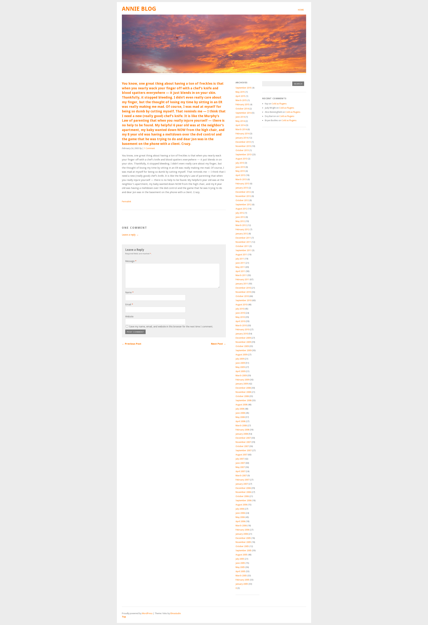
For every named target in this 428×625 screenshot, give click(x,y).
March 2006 (241, 525)
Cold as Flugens (279, 103)
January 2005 (242, 584)
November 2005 (243, 542)
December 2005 (243, 538)
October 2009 (242, 346)
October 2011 (242, 246)
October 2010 (242, 296)
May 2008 (240, 417)
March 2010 (241, 325)
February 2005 (242, 579)
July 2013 (240, 163)
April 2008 (240, 421)
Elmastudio (175, 613)
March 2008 (241, 425)
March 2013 (241, 179)
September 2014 (243, 113)
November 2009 (243, 342)
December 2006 (243, 488)
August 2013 (241, 158)
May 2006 (240, 517)
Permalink (126, 201)
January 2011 (242, 283)
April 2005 (240, 571)
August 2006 (241, 504)
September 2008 (243, 400)
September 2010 (243, 300)
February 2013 (242, 183)
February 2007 (242, 479)
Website (129, 316)
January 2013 (242, 188)
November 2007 (243, 442)
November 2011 (243, 242)
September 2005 (243, 550)
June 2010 (240, 313)
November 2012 (243, 196)
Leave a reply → (130, 234)
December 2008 (243, 388)
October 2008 (242, 396)
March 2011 (241, 275)
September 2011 (243, 250)
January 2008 (242, 434)
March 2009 (241, 375)
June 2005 (240, 563)
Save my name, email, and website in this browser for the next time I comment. (171, 326)
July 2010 (240, 308)
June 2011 (240, 263)
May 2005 (240, 567)
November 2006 (243, 492)
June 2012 (240, 217)
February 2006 (242, 529)
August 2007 (241, 454)
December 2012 (243, 192)
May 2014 (240, 121)
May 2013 (240, 171)
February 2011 (242, 279)
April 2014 (240, 125)
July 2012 (240, 213)
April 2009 (240, 371)
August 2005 (241, 554)
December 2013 (243, 142)
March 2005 (241, 575)
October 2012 (242, 200)
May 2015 (240, 92)
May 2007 (240, 467)
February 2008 (242, 429)
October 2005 (242, 546)
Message (130, 261)
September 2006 (243, 500)
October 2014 (242, 108)
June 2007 (240, 463)
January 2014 (242, 138)
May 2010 (240, 317)
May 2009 (240, 367)
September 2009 (243, 350)
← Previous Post (131, 343)
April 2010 (240, 321)
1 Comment (149, 148)
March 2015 (241, 100)
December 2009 (243, 338)
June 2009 (240, 363)
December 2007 (243, 438)
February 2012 (242, 229)
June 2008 (240, 413)
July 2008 (240, 409)
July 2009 (240, 359)
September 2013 (243, 154)
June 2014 (240, 117)
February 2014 (242, 133)
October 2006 (242, 496)
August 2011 (241, 254)
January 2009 (242, 383)
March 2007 (241, 475)
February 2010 (242, 329)
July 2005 (240, 559)
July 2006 (240, 509)
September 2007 (243, 450)
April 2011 (240, 271)
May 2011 (240, 267)
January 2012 (242, 233)
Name (129, 292)
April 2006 (240, 521)
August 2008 (241, 404)
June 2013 (240, 167)
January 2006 (242, 534)
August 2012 (241, 208)
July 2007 (240, 459)
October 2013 (242, 150)
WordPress (147, 613)
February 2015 (242, 104)
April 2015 (240, 96)
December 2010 (243, 288)
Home (301, 10)
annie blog (139, 9)
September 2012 (243, 204)
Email (129, 304)
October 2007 (242, 446)
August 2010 (241, 304)
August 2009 (241, 354)
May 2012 (240, 221)
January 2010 (242, 333)
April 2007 (240, 471)
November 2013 (243, 146)
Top (124, 616)
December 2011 (243, 238)
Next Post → (218, 343)
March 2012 (241, 225)
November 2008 (243, 392)
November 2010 (243, 292)
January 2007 (242, 484)
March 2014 (241, 129)
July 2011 (240, 258)
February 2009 (242, 379)
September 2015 (243, 87)
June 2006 (240, 513)
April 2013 (240, 175)
